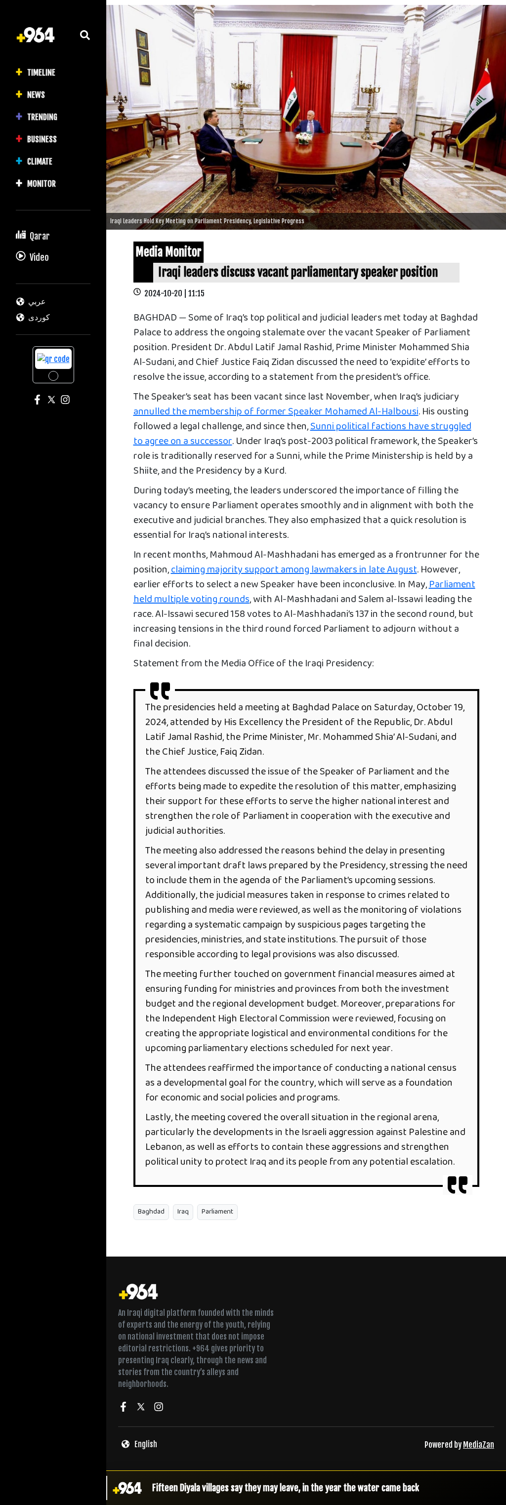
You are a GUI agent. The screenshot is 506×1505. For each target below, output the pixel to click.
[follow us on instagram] (159, 1408)
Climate (39, 161)
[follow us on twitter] (141, 1408)
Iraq (183, 1212)
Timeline (41, 73)
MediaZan (478, 1445)
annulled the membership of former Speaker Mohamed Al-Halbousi (276, 412)
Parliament (217, 1212)
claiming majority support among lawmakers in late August (294, 570)
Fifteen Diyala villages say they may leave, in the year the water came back (285, 1487)
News (36, 95)
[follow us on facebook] (123, 1408)
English (145, 1444)
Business (42, 139)
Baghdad (151, 1212)
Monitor (41, 184)
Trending (42, 117)
